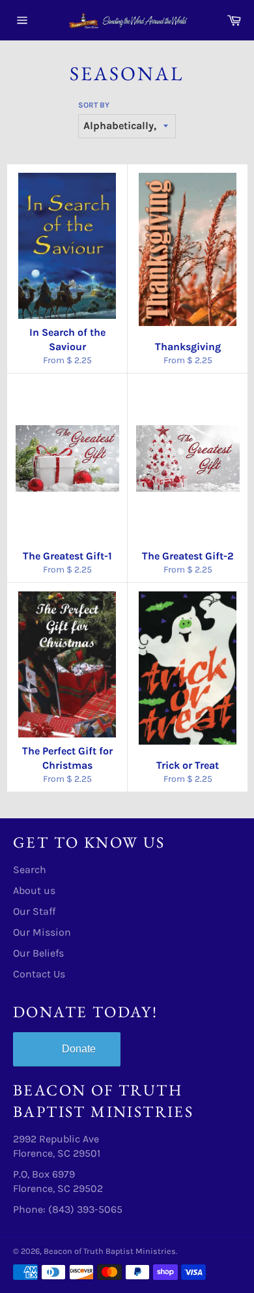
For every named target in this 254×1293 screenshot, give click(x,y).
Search (29, 869)
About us (34, 890)
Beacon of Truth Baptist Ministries (110, 1251)
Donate (79, 1048)
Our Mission (42, 932)
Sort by (93, 105)
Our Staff (34, 911)
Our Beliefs (38, 953)
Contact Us (39, 974)
